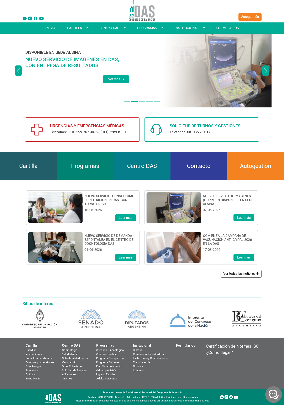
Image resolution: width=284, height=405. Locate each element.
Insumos (67, 378)
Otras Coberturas (72, 366)
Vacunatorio (69, 362)
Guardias (31, 350)
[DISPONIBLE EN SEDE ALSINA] (134, 101)
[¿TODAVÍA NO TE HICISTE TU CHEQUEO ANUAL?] (149, 101)
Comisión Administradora (148, 354)
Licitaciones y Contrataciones (150, 358)
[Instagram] (30, 18)
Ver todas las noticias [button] (239, 274)
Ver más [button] (114, 79)
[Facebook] (35, 18)
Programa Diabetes (107, 362)
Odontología (33, 366)
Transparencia (141, 362)
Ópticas (30, 374)
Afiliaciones (69, 374)
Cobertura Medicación (75, 358)
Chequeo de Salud (107, 354)
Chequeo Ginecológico (110, 350)
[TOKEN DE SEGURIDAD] (157, 101)
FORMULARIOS (227, 28)
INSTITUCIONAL (187, 28)
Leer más (125, 218)
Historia (137, 350)
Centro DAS (71, 345)
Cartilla (31, 345)
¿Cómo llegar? (219, 352)
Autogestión (250, 17)
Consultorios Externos (39, 358)
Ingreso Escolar (105, 374)
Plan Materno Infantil (108, 366)
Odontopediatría (106, 370)
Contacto (138, 370)
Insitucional (142, 345)
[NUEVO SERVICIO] (127, 101)
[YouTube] (41, 18)
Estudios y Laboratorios (40, 362)
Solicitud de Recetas (74, 370)
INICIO (50, 28)
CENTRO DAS (109, 28)
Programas (105, 345)
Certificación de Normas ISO (232, 346)
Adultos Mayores (106, 378)
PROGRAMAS (147, 28)
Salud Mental (33, 378)
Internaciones (34, 354)
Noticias (138, 366)
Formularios (185, 345)
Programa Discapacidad (110, 358)
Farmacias (32, 370)
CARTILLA (74, 28)
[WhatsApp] (24, 18)
